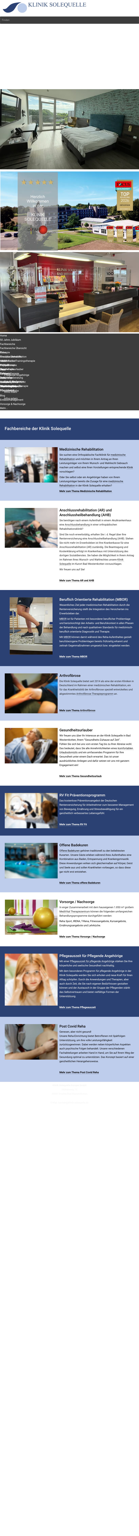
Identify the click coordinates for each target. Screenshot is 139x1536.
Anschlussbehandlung (77, 524)
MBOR (62, 618)
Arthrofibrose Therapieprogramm (94, 693)
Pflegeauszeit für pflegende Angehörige (92, 961)
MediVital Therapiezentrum (74, 911)
